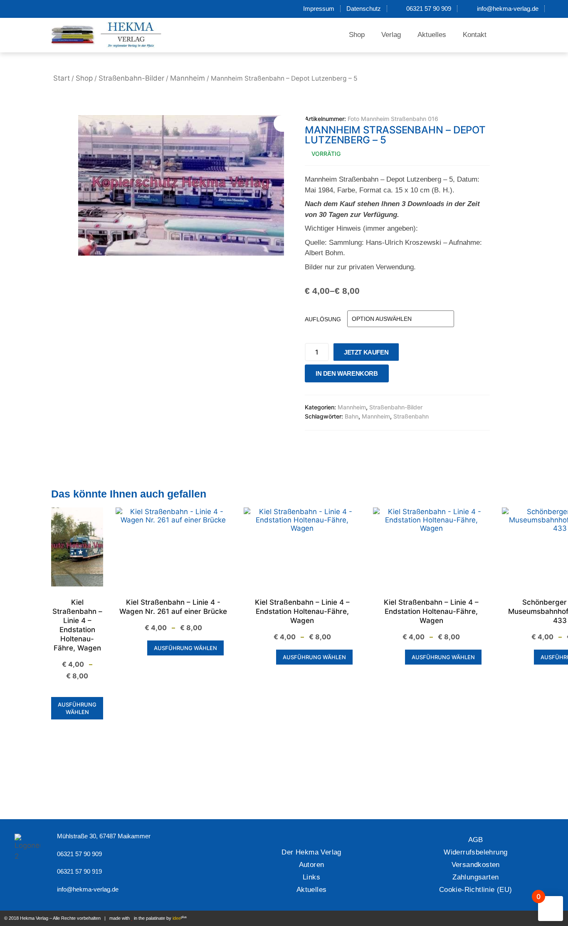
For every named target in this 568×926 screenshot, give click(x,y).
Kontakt (475, 35)
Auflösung (323, 319)
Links (311, 877)
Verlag (391, 35)
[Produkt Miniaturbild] (290, 123)
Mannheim (187, 78)
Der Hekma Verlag (311, 852)
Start (61, 78)
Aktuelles (431, 35)
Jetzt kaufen (366, 352)
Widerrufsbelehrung (475, 852)
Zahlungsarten (475, 877)
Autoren (311, 865)
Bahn (351, 416)
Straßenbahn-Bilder (131, 78)
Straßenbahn (411, 416)
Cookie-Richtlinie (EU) (475, 890)
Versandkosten (476, 865)
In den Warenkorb (347, 373)
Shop (357, 35)
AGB (475, 840)
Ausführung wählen (77, 708)
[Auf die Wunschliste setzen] (397, 375)
